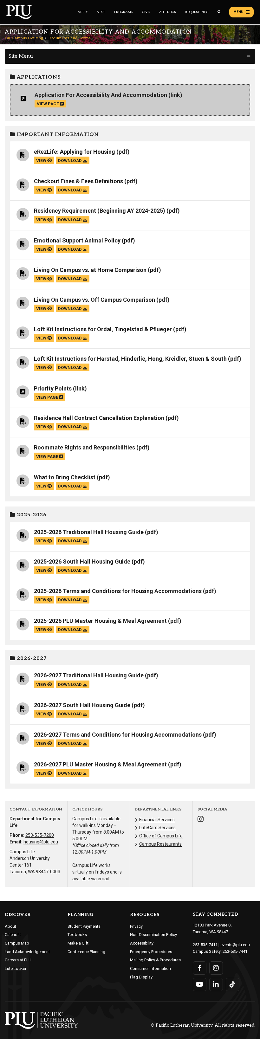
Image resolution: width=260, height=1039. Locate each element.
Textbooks (77, 934)
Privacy (136, 926)
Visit (101, 12)
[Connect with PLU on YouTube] (199, 984)
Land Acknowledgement (27, 951)
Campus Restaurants (160, 844)
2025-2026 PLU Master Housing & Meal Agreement (100, 620)
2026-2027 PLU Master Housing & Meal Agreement (100, 764)
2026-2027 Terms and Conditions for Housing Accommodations (118, 734)
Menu (238, 12)
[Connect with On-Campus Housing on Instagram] (201, 820)
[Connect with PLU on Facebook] (199, 968)
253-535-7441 (235, 951)
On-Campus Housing (24, 38)
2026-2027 (31, 658)
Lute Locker (15, 968)
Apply (83, 12)
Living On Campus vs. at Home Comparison (90, 270)
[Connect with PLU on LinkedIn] (216, 984)
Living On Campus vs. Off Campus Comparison (94, 299)
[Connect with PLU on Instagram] (216, 968)
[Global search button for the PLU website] (219, 11)
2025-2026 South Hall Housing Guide (82, 561)
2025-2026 (31, 515)
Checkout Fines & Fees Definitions (78, 181)
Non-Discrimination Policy (153, 934)
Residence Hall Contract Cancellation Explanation (99, 418)
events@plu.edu (235, 944)
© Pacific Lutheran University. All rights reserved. (203, 1025)
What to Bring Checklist (64, 477)
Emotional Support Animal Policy (77, 240)
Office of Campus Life (161, 835)
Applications (38, 77)
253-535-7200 (39, 835)
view (41, 160)
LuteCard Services (157, 827)
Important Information (57, 135)
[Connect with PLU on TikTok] (232, 984)
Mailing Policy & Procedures (155, 960)
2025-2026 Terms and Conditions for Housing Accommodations (118, 591)
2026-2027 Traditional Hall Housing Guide (89, 675)
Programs (123, 12)
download (70, 160)
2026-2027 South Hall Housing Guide (82, 705)
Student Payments (84, 926)
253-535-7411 (205, 944)
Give (146, 12)
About (10, 926)
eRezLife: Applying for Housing (74, 151)
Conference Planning (86, 951)
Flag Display (141, 977)
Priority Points (53, 388)
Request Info (196, 12)
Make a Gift (78, 943)
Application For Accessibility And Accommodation (101, 95)
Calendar (13, 934)
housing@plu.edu (40, 841)
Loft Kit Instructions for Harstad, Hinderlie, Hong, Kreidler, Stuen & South (130, 358)
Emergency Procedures (151, 951)
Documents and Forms (70, 38)
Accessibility (141, 943)
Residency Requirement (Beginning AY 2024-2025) (99, 210)
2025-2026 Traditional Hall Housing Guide (89, 532)
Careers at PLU (18, 960)
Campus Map (17, 943)
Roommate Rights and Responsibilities (84, 447)
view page (48, 103)
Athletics (167, 12)
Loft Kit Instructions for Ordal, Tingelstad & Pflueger (103, 329)
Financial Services (157, 819)
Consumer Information (150, 968)
